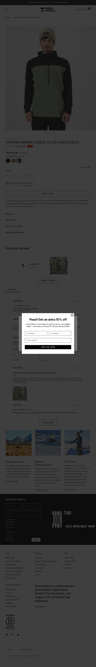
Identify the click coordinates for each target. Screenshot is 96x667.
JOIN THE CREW (48, 347)
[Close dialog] (72, 315)
